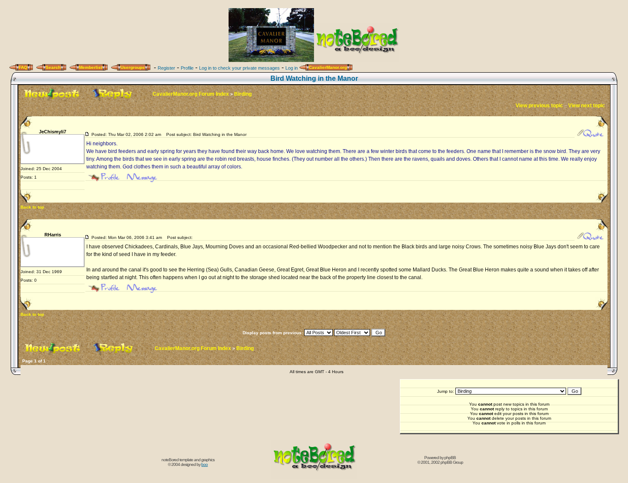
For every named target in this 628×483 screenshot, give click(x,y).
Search (53, 67)
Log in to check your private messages (239, 68)
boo (204, 464)
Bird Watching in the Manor (314, 78)
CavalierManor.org (328, 67)
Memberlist (90, 67)
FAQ (23, 67)
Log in (291, 68)
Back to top (32, 207)
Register (166, 68)
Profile (187, 68)
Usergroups (132, 67)
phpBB (450, 457)
